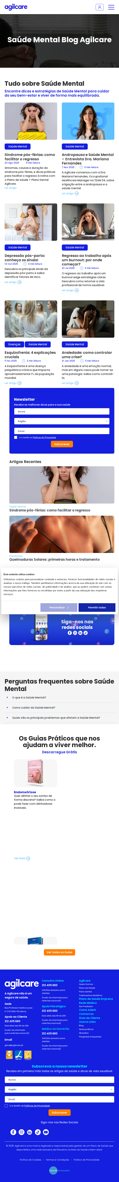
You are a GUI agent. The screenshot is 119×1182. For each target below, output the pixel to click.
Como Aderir (87, 1010)
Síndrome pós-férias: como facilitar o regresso (49, 510)
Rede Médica (88, 1003)
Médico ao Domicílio (55, 1029)
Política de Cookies (30, 1159)
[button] (61, 698)
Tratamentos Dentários (90, 995)
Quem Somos (86, 984)
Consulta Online (53, 981)
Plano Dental (85, 991)
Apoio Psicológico (54, 1006)
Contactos (86, 1014)
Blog (81, 1025)
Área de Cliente (89, 1018)
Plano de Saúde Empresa (96, 999)
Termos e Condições (57, 1159)
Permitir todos (97, 607)
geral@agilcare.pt (14, 1045)
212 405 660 (12, 1021)
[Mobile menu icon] (110, 7)
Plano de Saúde (87, 987)
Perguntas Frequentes (90, 1036)
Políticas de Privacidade (44, 437)
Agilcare (84, 981)
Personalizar (57, 607)
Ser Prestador (86, 1006)
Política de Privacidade (86, 1159)
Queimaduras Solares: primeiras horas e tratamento (54, 559)
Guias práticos (86, 1029)
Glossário (84, 1032)
